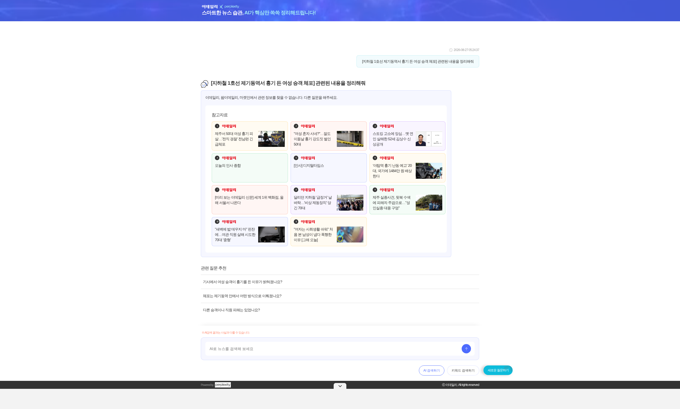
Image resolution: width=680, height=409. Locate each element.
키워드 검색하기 (463, 370)
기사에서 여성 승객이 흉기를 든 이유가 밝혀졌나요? (242, 282)
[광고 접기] (340, 386)
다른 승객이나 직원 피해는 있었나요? (231, 310)
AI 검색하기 (431, 370)
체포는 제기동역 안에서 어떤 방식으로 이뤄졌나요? (242, 296)
